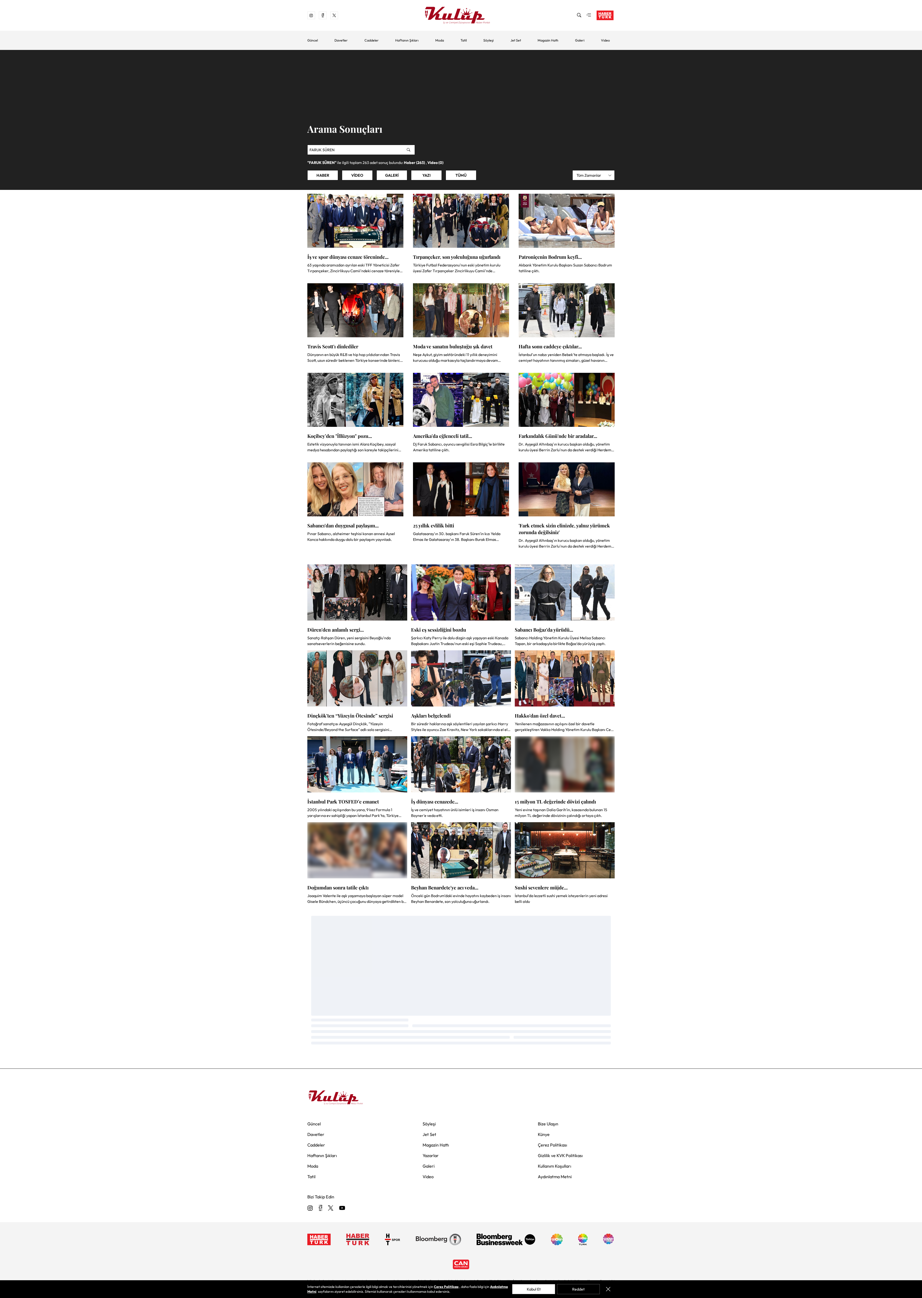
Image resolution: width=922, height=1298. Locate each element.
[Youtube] (342, 1208)
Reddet (578, 1289)
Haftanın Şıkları (407, 40)
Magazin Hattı (548, 40)
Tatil (464, 40)
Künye (544, 1134)
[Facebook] (320, 1208)
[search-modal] (579, 15)
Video (605, 40)
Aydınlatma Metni (555, 1176)
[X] (331, 1208)
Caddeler (371, 40)
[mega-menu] (589, 15)
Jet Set (515, 40)
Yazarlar (431, 1155)
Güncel (312, 40)
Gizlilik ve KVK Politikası (560, 1155)
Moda (439, 40)
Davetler (341, 40)
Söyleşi (488, 40)
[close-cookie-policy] (608, 1289)
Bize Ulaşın (548, 1124)
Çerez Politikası (552, 1145)
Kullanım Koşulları (554, 1166)
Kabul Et (534, 1289)
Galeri (579, 40)
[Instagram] (310, 1208)
